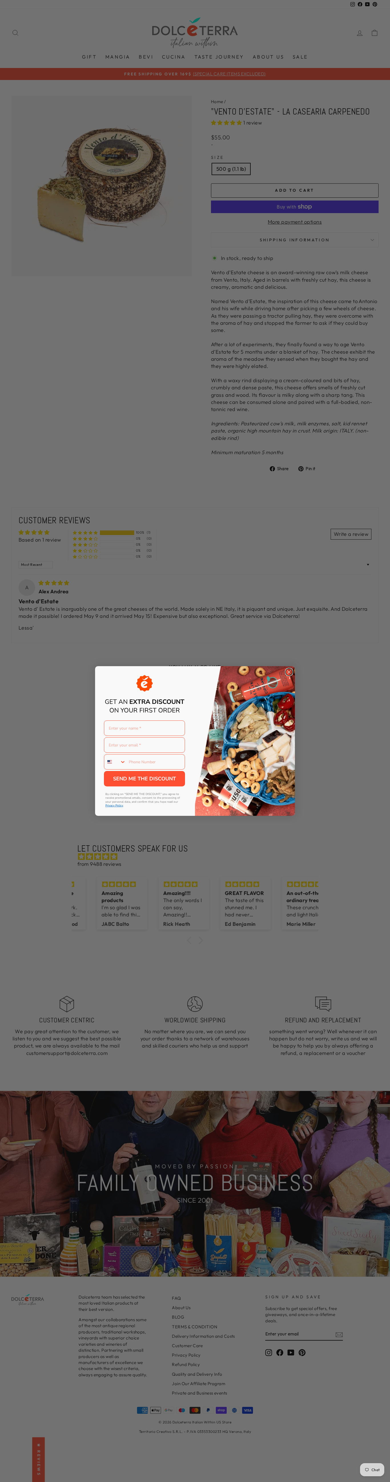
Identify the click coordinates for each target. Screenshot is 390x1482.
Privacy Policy (114, 806)
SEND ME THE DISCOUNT (144, 778)
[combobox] (115, 761)
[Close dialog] (289, 672)
